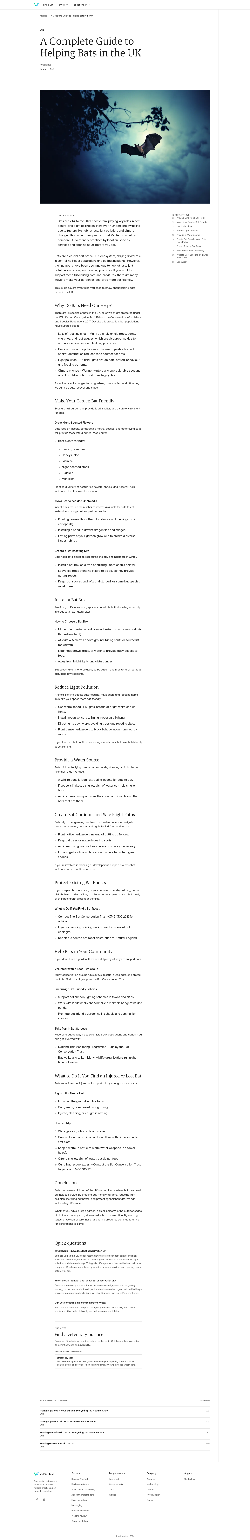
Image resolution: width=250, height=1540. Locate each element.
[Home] (36, 4)
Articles (43, 15)
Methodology (153, 1484)
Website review (79, 1516)
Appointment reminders (83, 1494)
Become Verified (80, 1479)
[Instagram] (44, 1499)
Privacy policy (153, 1494)
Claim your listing (80, 1521)
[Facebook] (37, 1499)
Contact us (189, 1479)
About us (151, 1479)
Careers (151, 1489)
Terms (150, 1500)
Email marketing (79, 1500)
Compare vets (116, 1484)
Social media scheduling (83, 1489)
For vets (61, 5)
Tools (112, 1489)
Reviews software (80, 1484)
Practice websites (80, 1510)
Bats (58, 256)
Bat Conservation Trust (111, 979)
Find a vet (114, 1479)
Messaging (77, 1505)
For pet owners (80, 5)
